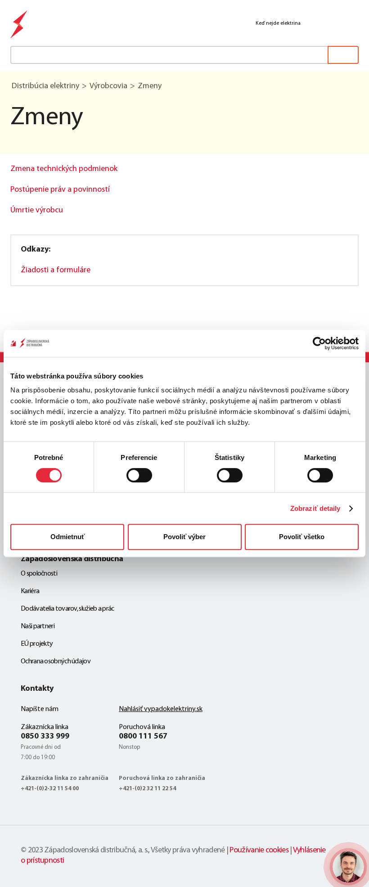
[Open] (348, 866)
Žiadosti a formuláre (55, 270)
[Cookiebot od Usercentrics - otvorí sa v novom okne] (319, 343)
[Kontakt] (310, 23)
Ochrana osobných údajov (55, 661)
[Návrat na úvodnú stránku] (19, 25)
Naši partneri (37, 626)
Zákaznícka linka (44, 727)
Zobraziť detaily (315, 508)
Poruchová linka (142, 727)
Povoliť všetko (301, 536)
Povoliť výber (184, 536)
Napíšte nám (39, 709)
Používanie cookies (259, 850)
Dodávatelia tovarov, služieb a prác (67, 608)
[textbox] (184, 55)
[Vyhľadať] (343, 55)
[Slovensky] (332, 23)
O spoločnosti (39, 573)
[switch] (139, 475)
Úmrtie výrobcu (36, 211)
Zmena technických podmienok (63, 169)
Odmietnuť (67, 536)
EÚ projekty (37, 644)
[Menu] (352, 23)
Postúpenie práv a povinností (60, 190)
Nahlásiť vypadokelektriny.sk (160, 709)
